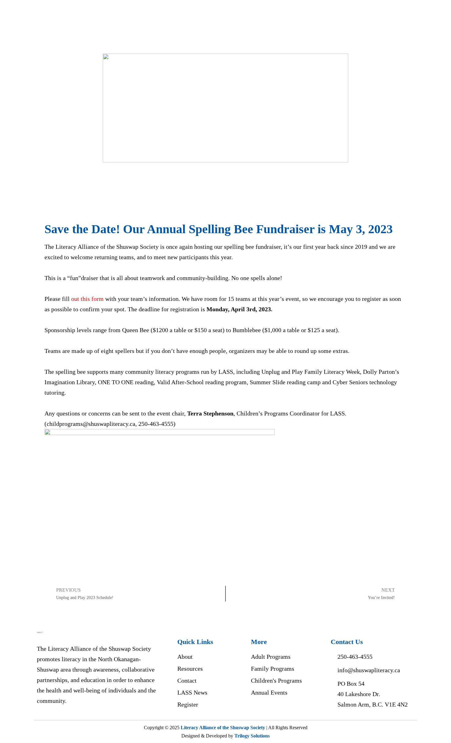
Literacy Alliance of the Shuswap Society (223, 727)
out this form (87, 298)
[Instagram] (272, 711)
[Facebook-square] (257, 711)
